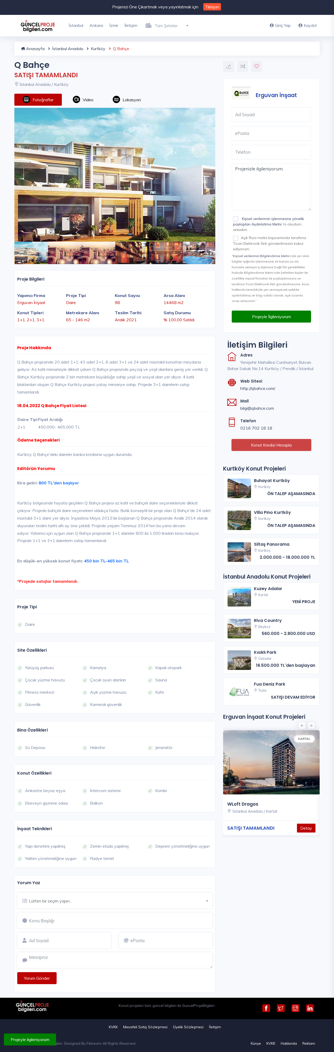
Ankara (96, 25)
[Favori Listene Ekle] (256, 66)
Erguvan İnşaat (276, 95)
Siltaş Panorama (271, 544)
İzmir (113, 25)
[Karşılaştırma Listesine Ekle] (242, 66)
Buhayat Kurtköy (272, 481)
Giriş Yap (283, 25)
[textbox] (174, 25)
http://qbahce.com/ (257, 388)
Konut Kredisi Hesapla (271, 445)
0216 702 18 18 (256, 428)
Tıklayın (212, 6)
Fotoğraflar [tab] (43, 99)
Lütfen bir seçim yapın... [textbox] (50, 901)
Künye (256, 1043)
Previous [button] (17, 249)
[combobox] (174, 24)
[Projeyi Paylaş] (228, 66)
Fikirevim (94, 1043)
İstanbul (76, 25)
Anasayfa (35, 48)
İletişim (130, 25)
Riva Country (268, 620)
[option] (114, 175)
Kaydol (310, 25)
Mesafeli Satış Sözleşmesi (145, 1027)
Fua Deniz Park (269, 684)
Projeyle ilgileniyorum (30, 1039)
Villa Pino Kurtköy (272, 512)
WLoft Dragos (242, 804)
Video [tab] (88, 99)
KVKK (113, 1027)
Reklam (308, 1043)
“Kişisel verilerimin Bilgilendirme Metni (260, 256)
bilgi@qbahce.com (257, 408)
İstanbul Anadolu (67, 48)
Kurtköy (97, 48)
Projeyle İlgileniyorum (271, 316)
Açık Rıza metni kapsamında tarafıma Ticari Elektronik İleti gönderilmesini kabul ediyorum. (269, 243)
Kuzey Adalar (268, 589)
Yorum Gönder (37, 978)
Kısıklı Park (265, 652)
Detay (306, 828)
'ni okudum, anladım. (268, 224)
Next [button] (207, 249)
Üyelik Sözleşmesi (188, 1027)
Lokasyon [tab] (132, 99)
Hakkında (289, 1043)
